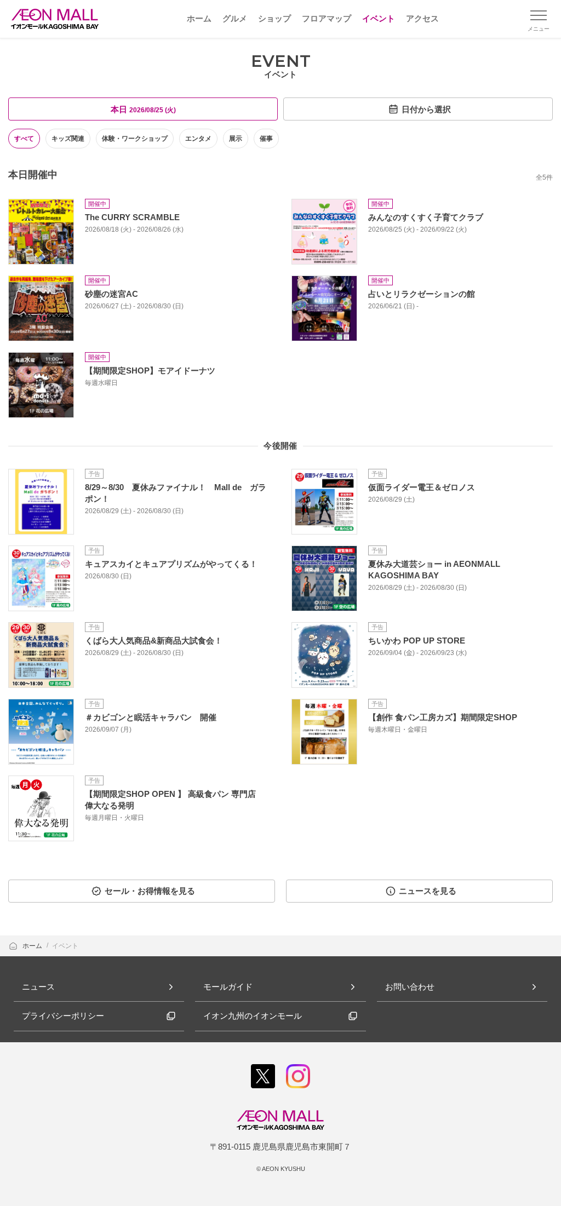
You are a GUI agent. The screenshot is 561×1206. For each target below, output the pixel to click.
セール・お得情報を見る (150, 890)
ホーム (33, 946)
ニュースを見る (427, 890)
